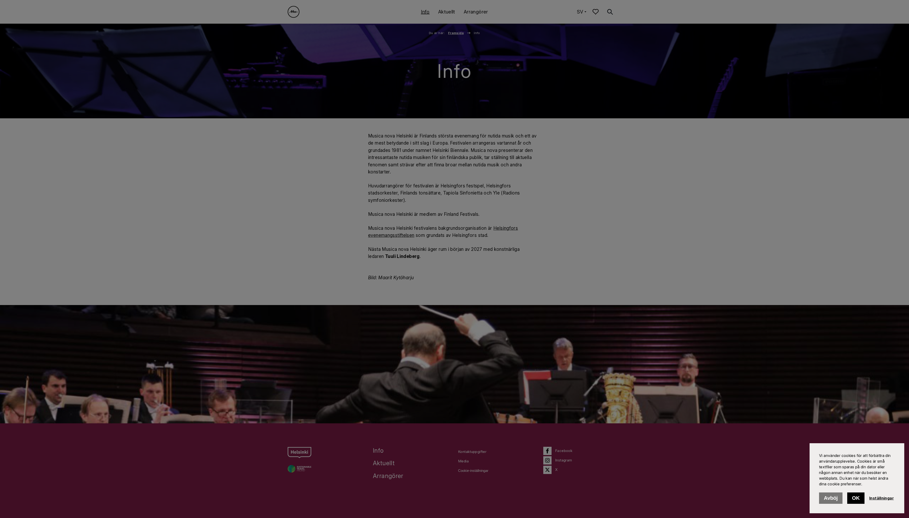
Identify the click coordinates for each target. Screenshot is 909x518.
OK (856, 498)
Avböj (831, 498)
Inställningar (881, 498)
